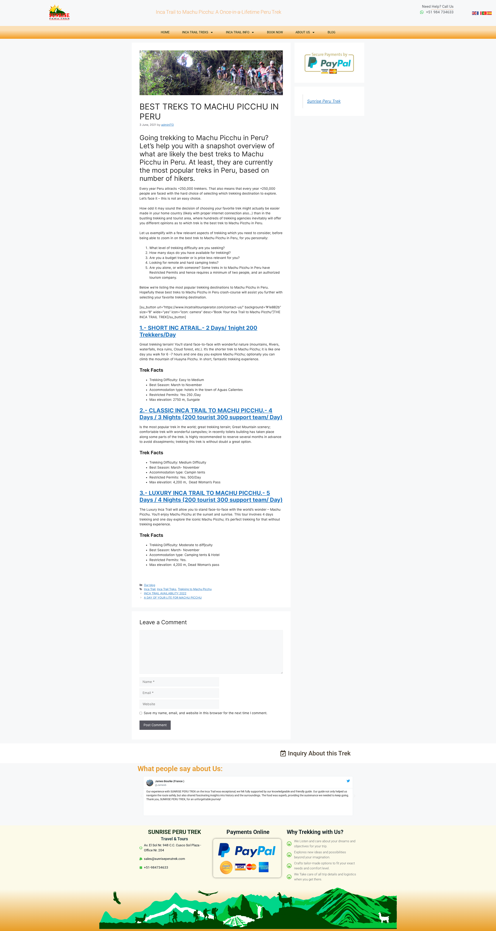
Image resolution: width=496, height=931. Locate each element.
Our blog (149, 585)
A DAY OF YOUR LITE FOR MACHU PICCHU (173, 597)
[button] (141, 796)
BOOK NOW (275, 32)
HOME (165, 32)
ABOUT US (302, 32)
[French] (479, 13)
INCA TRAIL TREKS (195, 32)
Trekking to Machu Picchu (195, 589)
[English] (474, 13)
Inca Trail (149, 589)
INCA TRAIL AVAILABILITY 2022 (165, 593)
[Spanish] (489, 13)
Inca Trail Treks (166, 589)
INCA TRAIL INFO (237, 32)
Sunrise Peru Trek (324, 101)
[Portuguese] (484, 13)
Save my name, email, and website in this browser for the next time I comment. (205, 713)
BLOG (331, 32)
